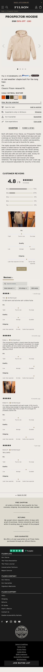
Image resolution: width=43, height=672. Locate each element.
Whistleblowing (21, 659)
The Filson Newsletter (9, 560)
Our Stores (5, 557)
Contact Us (5, 612)
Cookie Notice (21, 652)
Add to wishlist (35, 107)
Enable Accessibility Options (12, 615)
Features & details (28, 128)
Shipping (38, 112)
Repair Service (7, 570)
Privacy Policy (21, 649)
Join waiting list (21, 663)
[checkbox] (35, 288)
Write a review (21, 269)
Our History (6, 580)
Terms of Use (21, 647)
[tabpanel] (21, 382)
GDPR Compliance (21, 654)
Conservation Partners (10, 567)
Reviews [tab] (8, 277)
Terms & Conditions (21, 644)
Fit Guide (5, 605)
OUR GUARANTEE (21, 536)
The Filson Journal (8, 564)
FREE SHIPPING (21, 502)
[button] (21, 189)
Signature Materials (9, 586)
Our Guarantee (7, 583)
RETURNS (21, 517)
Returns (4, 602)
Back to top (22, 495)
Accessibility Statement (21, 657)
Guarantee (37, 117)
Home (3, 11)
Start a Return (7, 608)
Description (13, 128)
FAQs (3, 595)
